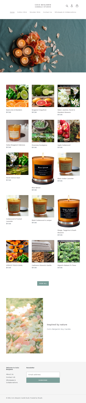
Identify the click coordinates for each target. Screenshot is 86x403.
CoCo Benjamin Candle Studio (43, 6)
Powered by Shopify (36, 398)
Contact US (10, 377)
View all (43, 283)
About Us (9, 374)
